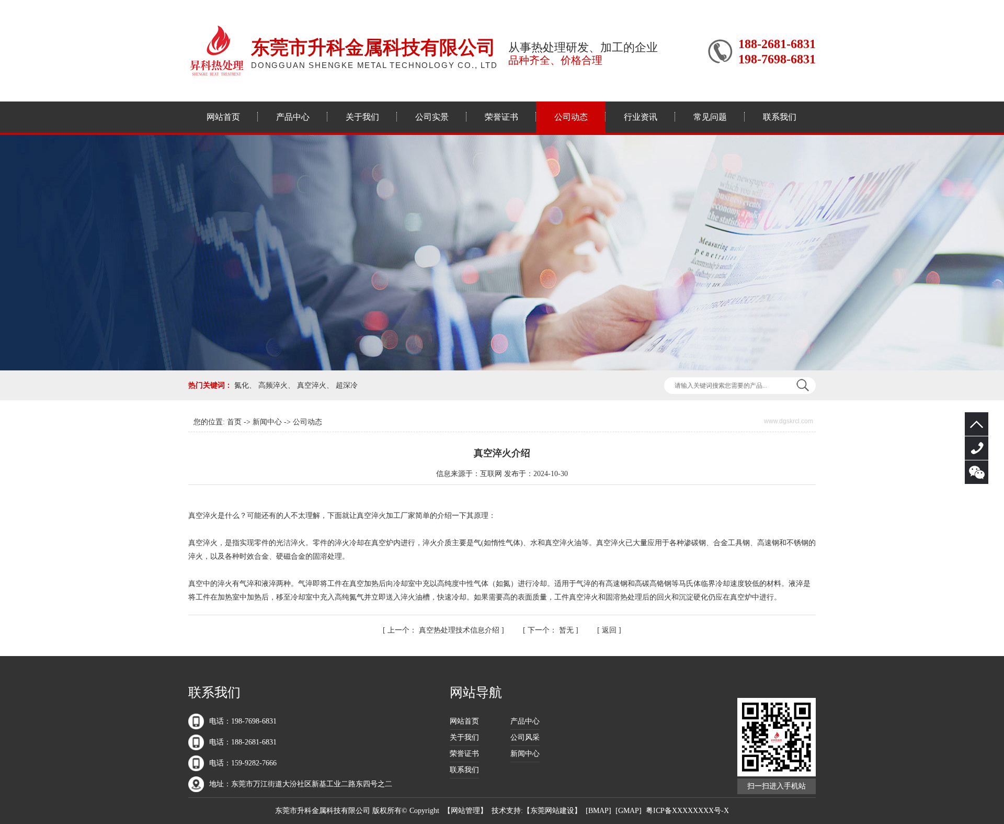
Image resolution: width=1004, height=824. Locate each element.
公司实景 (432, 116)
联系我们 (779, 116)
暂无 (552, 630)
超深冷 (347, 385)
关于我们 (362, 116)
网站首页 (223, 116)
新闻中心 (267, 422)
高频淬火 (273, 385)
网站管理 (465, 811)
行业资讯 (640, 116)
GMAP (628, 811)
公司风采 (525, 737)
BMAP (598, 811)
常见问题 (710, 116)
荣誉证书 (501, 116)
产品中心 (293, 116)
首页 (234, 422)
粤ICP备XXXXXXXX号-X (687, 811)
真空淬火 (311, 385)
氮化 (241, 385)
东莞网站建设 (552, 811)
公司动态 (571, 116)
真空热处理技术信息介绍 (444, 630)
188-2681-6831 (976, 448)
